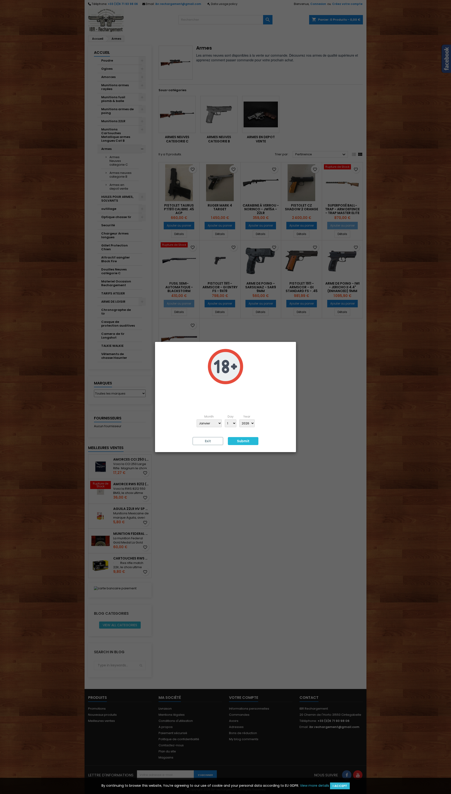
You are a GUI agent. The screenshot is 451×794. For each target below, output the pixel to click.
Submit (243, 441)
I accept (340, 786)
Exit (208, 441)
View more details (314, 785)
